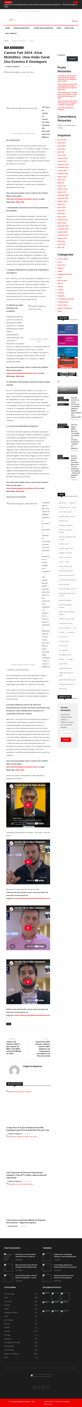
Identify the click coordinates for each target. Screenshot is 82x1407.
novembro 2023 (63, 229)
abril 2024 (61, 213)
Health (60, 271)
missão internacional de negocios (67, 613)
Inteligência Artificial (65, 274)
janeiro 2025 (62, 192)
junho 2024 (61, 207)
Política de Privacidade (62, 1402)
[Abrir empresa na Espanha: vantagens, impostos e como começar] (56, 1310)
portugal (70, 659)
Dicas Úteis (69, 28)
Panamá (60, 290)
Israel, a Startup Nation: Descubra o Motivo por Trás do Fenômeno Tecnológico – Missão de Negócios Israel (75, 466)
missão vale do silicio (66, 623)
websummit (62, 689)
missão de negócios (65, 600)
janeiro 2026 (62, 161)
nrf (74, 628)
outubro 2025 (62, 170)
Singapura (61, 296)
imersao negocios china (66, 516)
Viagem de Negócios (21, 28)
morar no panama (65, 628)
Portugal (61, 293)
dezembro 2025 (63, 164)
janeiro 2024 (62, 223)
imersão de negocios (65, 525)
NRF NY (60, 283)
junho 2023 (61, 244)
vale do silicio (63, 664)
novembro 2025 (63, 167)
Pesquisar (61, 55)
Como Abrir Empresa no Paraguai (66, 109)
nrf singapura (63, 650)
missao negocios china (66, 575)
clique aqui (19, 202)
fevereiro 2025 (63, 189)
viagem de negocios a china (66, 674)
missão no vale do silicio (67, 619)
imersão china (63, 521)
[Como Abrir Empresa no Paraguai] (56, 1301)
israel (61, 562)
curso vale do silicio (65, 512)
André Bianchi (13, 1226)
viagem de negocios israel (67, 680)
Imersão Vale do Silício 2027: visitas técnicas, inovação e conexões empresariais (67, 103)
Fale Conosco (35, 11)
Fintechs (60, 268)
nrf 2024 (61, 632)
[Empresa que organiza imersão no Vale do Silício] (65, 1301)
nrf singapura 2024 (65, 655)
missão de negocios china (67, 589)
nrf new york (63, 637)
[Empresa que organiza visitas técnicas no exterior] (47, 1310)
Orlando (60, 287)
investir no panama (65, 557)
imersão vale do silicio (66, 548)
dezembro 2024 (63, 195)
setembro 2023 (63, 235)
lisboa (67, 562)
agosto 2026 (62, 140)
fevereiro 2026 (63, 158)
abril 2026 (61, 152)
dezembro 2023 (63, 226)
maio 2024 (61, 210)
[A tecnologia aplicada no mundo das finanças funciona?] (47, 1268)
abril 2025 (61, 183)
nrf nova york (63, 646)
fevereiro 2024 (63, 220)
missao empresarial (65, 566)
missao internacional (65, 571)
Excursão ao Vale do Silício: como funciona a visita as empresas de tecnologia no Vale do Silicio (67, 78)
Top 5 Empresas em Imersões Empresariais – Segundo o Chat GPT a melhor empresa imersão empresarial (26, 1175)
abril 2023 (61, 247)
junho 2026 (61, 146)
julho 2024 (61, 204)
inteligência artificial (65, 553)
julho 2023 (61, 241)
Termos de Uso (49, 1402)
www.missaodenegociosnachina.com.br (22, 199)
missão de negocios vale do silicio (67, 594)
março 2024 (62, 217)
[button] (74, 2)
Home (7, 28)
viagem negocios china (66, 684)
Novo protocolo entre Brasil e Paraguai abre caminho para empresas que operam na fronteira (67, 86)
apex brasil (62, 503)
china (74, 507)
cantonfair (72, 503)
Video (59, 28)
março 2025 (62, 186)
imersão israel (63, 544)
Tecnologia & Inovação (43, 28)
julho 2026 (61, 143)
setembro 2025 (63, 174)
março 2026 (62, 155)
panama (61, 659)
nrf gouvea (70, 632)
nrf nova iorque (64, 641)
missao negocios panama (67, 580)
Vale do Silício (62, 305)
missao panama (64, 584)
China (31, 41)
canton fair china (64, 507)
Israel (59, 277)
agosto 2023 (62, 238)
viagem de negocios (65, 668)
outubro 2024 (62, 201)
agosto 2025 (62, 177)
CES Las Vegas (63, 259)
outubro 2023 (62, 232)
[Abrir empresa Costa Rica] (65, 1310)
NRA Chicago (62, 280)
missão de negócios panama (65, 606)
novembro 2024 (63, 198)
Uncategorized (63, 302)
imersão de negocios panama (65, 531)
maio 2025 (61, 180)
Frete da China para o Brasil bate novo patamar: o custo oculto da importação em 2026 (67, 95)
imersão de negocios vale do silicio (67, 538)
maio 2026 (61, 149)
